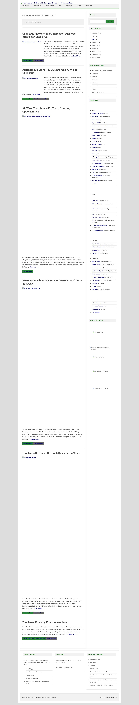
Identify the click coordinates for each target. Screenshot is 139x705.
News (60, 6)
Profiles (69, 6)
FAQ (93, 92)
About (79, 6)
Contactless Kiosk (28, 638)
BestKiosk (93, 662)
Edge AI (94, 89)
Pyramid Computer (31, 672)
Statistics (95, 73)
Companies (37, 6)
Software (94, 83)
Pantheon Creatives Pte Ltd (98, 680)
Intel (27, 669)
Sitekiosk (92, 665)
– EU (99, 306)
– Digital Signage (103, 157)
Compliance (50, 6)
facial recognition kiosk (41, 99)
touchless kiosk (27, 60)
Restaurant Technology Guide (103, 70)
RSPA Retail (95, 54)
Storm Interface (95, 672)
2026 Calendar (96, 57)
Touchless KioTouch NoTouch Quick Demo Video (51, 453)
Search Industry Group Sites (64, 667)
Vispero (28, 675)
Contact (89, 6)
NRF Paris (94, 33)
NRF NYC (94, 42)
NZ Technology (30, 678)
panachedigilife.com (96, 685)
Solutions (25, 6)
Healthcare (95, 86)
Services (94, 76)
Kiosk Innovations (95, 659)
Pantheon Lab (94, 668)
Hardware (94, 79)
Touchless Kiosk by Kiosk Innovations (44, 622)
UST (91, 675)
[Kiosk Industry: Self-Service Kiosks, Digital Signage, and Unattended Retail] (47, 3)
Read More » (77, 56)
